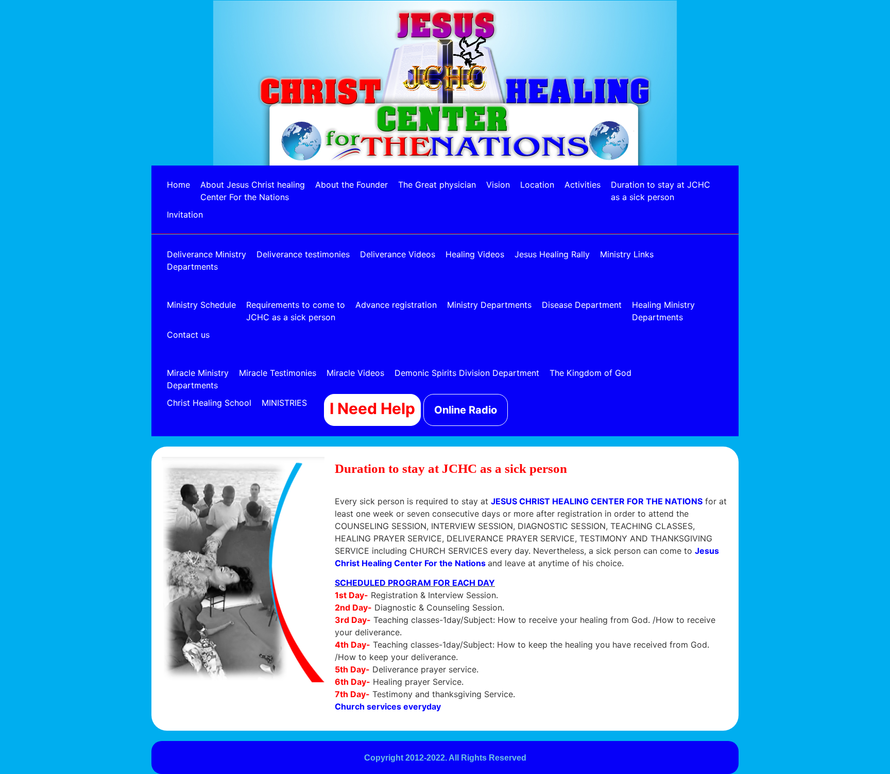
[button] (290, 402)
